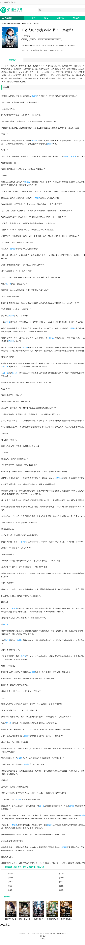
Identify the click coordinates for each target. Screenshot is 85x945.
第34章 (61, 878)
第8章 (61, 882)
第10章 (61, 886)
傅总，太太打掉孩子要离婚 (24, 920)
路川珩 (32, 39)
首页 (33, 18)
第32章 (61, 874)
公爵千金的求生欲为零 (66, 920)
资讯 (46, 18)
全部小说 (60, 18)
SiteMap (42, 939)
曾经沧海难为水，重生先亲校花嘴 (38, 921)
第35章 (10, 882)
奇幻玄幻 (76, 18)
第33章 (10, 878)
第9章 (10, 886)
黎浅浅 (25, 39)
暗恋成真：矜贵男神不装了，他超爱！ (49, 39)
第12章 (61, 890)
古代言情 (10, 24)
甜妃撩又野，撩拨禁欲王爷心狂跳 (52, 921)
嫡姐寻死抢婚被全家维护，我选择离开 (10, 921)
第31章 (10, 874)
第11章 (10, 890)
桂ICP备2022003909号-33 (59, 933)
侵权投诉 (42, 936)
